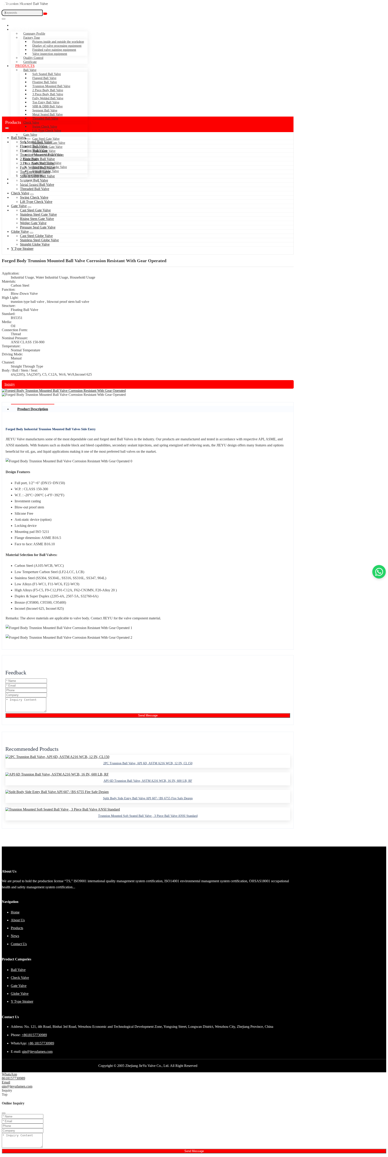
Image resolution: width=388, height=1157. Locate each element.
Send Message (148, 715)
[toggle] (3, 19)
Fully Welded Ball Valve (47, 98)
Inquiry (9, 384)
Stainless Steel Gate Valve (48, 142)
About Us (24, 29)
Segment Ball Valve (44, 110)
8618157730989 (13, 1078)
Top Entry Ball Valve (45, 102)
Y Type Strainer (33, 175)
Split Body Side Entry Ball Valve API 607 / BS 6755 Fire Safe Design (148, 798)
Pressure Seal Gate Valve (48, 155)
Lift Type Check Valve (46, 130)
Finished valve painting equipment (54, 49)
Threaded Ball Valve (45, 118)
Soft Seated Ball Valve (46, 74)
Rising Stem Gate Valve (47, 147)
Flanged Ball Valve (44, 78)
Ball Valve (29, 70)
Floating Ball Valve (44, 82)
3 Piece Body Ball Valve (47, 94)
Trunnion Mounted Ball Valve (51, 86)
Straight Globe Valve (45, 171)
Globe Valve (31, 159)
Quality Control (33, 58)
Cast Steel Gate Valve (46, 138)
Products (25, 66)
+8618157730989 (34, 1035)
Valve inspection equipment (49, 53)
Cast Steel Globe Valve (46, 163)
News (20, 179)
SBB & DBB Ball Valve (47, 106)
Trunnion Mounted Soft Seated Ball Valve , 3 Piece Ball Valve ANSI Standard (148, 816)
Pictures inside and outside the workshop (58, 41)
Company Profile (34, 33)
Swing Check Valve (44, 126)
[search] (45, 14)
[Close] (3, 1113)
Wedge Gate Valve (43, 151)
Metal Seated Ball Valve (47, 114)
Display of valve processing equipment (57, 45)
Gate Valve (30, 134)
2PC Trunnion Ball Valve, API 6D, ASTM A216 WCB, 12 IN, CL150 (147, 763)
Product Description (32, 409)
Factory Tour (31, 37)
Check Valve (20, 193)
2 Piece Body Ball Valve (47, 90)
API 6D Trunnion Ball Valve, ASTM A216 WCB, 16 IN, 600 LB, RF (148, 780)
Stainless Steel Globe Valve (49, 167)
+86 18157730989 (41, 1043)
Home (20, 25)
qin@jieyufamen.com (37, 1051)
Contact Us (26, 183)
